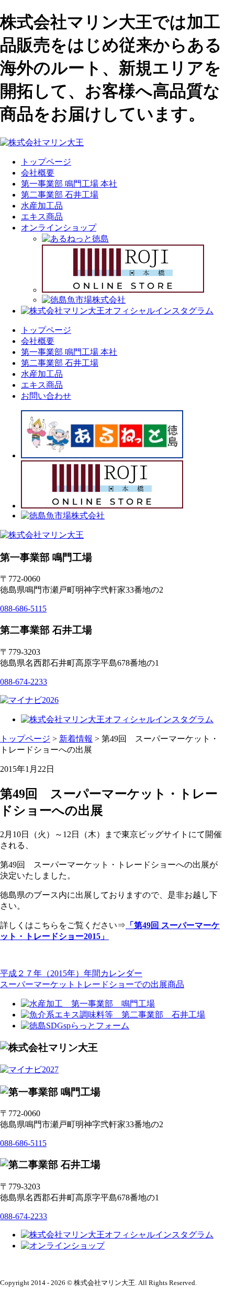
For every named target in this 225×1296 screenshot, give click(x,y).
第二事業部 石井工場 (59, 194)
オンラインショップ (58, 227)
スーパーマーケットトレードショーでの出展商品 (92, 984)
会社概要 (37, 172)
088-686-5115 (23, 608)
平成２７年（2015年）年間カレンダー (71, 973)
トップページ (46, 161)
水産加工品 (42, 205)
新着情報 (76, 738)
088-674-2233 (23, 681)
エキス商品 (42, 216)
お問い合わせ (46, 395)
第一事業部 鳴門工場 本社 (69, 183)
